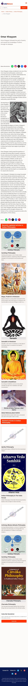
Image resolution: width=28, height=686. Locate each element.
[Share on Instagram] (15, 66)
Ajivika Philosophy (7, 447)
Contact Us (5, 670)
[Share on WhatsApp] (12, 66)
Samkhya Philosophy (8, 253)
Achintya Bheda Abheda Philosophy (13, 525)
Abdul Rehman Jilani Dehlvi (10, 413)
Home (2, 11)
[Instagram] (16, 674)
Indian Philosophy (18, 11)
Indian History (9, 11)
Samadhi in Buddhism (8, 382)
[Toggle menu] (26, 3)
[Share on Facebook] (22, 66)
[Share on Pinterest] (25, 66)
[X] (21, 670)
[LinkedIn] (12, 674)
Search (24, 7)
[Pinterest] (24, 670)
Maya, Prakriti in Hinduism (10, 297)
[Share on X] (19, 66)
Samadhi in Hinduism (8, 341)
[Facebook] (18, 670)
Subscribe (14, 621)
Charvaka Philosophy (8, 604)
